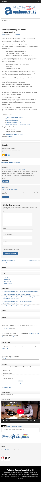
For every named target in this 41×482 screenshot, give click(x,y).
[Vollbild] (38, 421)
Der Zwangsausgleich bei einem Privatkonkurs (18, 124)
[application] (20, 412)
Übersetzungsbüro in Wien (9, 337)
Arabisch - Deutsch (34, 333)
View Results (20, 384)
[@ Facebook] (6, 155)
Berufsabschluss (7, 373)
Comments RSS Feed (14, 162)
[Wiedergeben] (3, 421)
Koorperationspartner (16, 472)
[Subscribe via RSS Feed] (3, 155)
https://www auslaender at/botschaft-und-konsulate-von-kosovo (19, 306)
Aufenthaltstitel (9, 134)
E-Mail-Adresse (7, 234)
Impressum (26, 472)
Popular (4, 426)
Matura (5, 376)
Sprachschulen (7, 281)
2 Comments (17, 34)
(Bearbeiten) (22, 169)
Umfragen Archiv (7, 387)
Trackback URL (4, 162)
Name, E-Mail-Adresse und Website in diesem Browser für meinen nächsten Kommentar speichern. (20, 248)
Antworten (5, 181)
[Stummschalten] (34, 421)
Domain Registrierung (6, 450)
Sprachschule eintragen (15, 474)
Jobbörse (5, 277)
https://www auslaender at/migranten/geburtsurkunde (17, 294)
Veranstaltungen (8, 283)
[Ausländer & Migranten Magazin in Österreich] (20, 15)
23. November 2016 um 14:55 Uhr (10, 169)
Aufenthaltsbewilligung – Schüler (14, 117)
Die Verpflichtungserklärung (13, 122)
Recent (8, 426)
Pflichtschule (6, 370)
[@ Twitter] (9, 155)
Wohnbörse (6, 279)
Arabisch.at (5, 348)
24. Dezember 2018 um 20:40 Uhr (10, 189)
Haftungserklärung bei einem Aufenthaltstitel (14, 31)
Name (5, 228)
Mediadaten (7, 472)
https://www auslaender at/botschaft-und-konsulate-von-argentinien (20, 291)
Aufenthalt (10, 136)
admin (3, 34)
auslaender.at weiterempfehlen (30, 474)
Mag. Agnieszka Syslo (7, 358)
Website (5, 241)
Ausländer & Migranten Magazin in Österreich (20, 470)
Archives (20, 426)
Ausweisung (9, 119)
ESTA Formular (6, 328)
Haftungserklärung (18, 134)
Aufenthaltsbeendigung (12, 120)
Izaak (3, 187)
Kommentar (6, 212)
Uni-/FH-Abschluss (8, 378)
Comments (14, 426)
